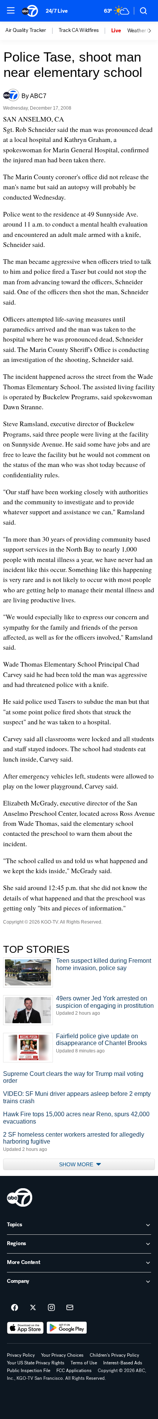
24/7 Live (56, 11)
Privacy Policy (21, 1355)
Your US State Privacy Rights (35, 1363)
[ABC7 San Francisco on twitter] (33, 1308)
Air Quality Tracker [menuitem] (25, 30)
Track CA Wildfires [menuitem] (79, 30)
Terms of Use (84, 1363)
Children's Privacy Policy (114, 1355)
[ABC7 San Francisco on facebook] (14, 1308)
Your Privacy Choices (62, 1355)
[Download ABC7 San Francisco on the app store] (25, 1328)
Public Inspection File (28, 1370)
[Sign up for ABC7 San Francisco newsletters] (69, 1308)
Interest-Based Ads (122, 1363)
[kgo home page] (19, 1197)
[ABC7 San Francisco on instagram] (51, 1308)
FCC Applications (74, 1370)
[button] (11, 10)
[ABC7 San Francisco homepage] (30, 11)
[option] (32, 31)
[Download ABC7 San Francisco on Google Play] (67, 1328)
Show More (77, 1164)
